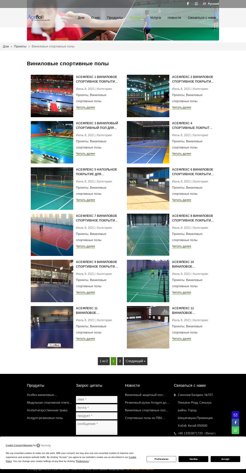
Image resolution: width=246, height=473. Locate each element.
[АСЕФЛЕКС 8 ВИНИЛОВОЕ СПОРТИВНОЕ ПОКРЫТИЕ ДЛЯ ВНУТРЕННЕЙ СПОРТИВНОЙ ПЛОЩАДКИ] (148, 234)
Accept (225, 459)
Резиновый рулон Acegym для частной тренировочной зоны (146, 404)
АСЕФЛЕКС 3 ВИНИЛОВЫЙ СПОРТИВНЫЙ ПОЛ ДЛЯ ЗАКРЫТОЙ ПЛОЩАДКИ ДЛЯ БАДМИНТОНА (97, 126)
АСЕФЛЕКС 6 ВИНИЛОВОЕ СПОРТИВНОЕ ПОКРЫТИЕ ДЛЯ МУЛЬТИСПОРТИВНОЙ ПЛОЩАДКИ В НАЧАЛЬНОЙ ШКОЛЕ (193, 172)
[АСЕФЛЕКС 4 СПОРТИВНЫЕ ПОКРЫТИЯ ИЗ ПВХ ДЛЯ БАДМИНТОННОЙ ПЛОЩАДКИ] (148, 142)
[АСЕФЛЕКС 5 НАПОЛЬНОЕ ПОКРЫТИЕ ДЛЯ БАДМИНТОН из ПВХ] (52, 188)
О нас (95, 18)
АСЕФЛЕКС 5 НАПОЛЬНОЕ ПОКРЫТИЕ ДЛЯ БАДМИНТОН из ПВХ (96, 172)
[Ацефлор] (38, 17)
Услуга (155, 18)
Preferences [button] (82, 461)
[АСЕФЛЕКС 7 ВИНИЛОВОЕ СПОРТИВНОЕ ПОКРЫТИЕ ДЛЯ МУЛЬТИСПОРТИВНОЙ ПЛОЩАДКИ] (52, 234)
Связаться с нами (202, 18)
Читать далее (85, 107)
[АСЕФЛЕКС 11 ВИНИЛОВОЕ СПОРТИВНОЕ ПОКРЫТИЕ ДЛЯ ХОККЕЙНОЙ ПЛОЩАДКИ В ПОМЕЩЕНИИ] (52, 327)
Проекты (136, 18)
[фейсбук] (188, 4)
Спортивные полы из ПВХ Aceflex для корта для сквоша (146, 419)
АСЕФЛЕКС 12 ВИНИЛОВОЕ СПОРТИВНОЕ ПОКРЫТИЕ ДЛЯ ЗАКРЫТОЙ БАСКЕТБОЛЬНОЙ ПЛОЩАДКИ (192, 311)
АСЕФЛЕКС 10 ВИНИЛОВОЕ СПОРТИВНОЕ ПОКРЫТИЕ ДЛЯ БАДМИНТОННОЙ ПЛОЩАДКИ (192, 264)
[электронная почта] (235, 415)
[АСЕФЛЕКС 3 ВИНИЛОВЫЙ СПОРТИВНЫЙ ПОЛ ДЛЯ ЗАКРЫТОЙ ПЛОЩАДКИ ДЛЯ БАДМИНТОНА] (52, 142)
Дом (81, 18)
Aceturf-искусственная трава (47, 410)
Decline (193, 459)
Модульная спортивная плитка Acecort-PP (49, 404)
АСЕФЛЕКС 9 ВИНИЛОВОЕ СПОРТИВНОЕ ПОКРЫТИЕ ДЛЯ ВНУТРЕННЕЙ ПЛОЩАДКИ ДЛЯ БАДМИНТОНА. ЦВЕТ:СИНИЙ (96, 264)
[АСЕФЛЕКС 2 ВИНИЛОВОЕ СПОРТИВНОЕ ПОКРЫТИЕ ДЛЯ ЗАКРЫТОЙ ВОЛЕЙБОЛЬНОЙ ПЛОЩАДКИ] (148, 95)
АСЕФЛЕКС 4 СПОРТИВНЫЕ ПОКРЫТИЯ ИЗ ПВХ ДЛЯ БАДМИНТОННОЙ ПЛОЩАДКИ (193, 126)
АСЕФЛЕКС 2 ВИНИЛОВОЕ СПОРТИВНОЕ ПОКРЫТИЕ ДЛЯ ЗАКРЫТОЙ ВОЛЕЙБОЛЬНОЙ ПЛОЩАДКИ (192, 79)
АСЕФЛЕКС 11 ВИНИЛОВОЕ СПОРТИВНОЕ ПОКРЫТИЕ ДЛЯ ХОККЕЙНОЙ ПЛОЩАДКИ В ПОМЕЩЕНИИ (96, 311)
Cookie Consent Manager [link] (19, 445)
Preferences (162, 459)
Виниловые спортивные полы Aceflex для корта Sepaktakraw (146, 411)
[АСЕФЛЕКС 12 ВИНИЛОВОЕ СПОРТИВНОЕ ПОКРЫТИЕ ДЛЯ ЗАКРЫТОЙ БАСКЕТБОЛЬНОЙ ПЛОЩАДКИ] (148, 327)
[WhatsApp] (196, 4)
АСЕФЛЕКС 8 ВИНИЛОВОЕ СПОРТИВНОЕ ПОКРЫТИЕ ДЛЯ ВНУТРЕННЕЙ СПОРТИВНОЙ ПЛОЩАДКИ (193, 218)
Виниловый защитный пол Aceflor (144, 396)
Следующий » (135, 361)
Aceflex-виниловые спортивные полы (40, 396)
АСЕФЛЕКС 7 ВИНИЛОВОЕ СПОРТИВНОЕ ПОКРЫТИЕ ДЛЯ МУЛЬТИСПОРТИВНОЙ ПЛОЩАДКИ (97, 218)
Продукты (115, 18)
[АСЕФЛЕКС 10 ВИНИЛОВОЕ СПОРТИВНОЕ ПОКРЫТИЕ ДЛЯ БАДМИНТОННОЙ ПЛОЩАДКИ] (148, 280)
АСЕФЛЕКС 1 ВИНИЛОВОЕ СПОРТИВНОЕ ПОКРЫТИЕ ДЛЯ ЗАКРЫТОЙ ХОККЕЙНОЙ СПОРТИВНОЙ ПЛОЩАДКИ (97, 79)
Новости (174, 18)
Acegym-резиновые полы (45, 418)
